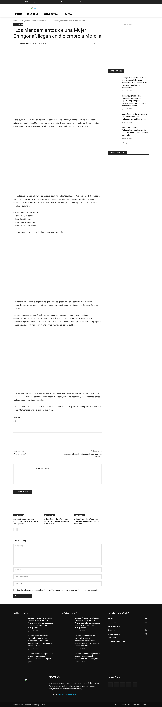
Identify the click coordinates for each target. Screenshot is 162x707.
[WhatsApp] (49, 49)
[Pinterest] (43, 49)
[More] (55, 49)
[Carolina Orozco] (15, 43)
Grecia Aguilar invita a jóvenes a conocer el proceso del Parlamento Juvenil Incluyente (134, 116)
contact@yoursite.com (67, 694)
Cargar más (127, 143)
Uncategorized (24, 21)
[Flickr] (122, 684)
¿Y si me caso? (19, 454)
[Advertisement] (128, 42)
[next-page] (19, 529)
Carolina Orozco (25, 43)
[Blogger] (110, 684)
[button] (146, 14)
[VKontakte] (135, 684)
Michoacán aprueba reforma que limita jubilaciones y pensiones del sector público (25, 521)
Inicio (15, 21)
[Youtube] (147, 1)
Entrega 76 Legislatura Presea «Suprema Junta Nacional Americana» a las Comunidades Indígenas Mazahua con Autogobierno (134, 82)
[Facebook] (133, 1)
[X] (140, 1)
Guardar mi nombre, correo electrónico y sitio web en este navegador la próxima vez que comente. (57, 590)
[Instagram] (136, 1)
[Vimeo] (143, 1)
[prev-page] (15, 529)
